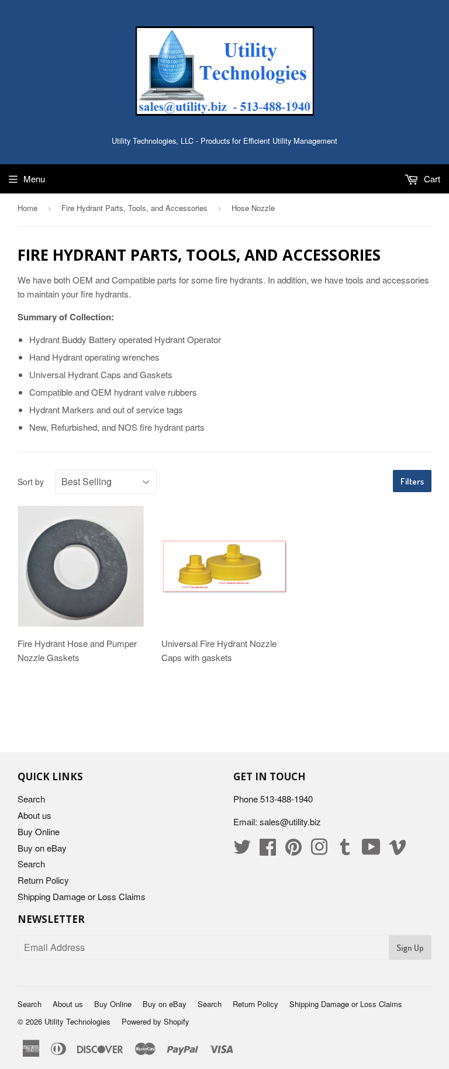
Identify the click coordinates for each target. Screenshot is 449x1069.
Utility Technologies (77, 1021)
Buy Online (39, 831)
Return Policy (43, 880)
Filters (412, 481)
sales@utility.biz (290, 821)
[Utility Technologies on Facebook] (268, 850)
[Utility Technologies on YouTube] (371, 850)
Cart (431, 178)
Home (27, 207)
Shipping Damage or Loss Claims (82, 896)
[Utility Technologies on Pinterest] (293, 850)
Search (31, 799)
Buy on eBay (42, 848)
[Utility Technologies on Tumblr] (345, 850)
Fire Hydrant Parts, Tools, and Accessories (134, 207)
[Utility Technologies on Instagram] (319, 850)
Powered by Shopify (155, 1021)
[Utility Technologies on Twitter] (242, 850)
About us (34, 815)
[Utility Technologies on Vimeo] (397, 850)
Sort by (31, 481)
